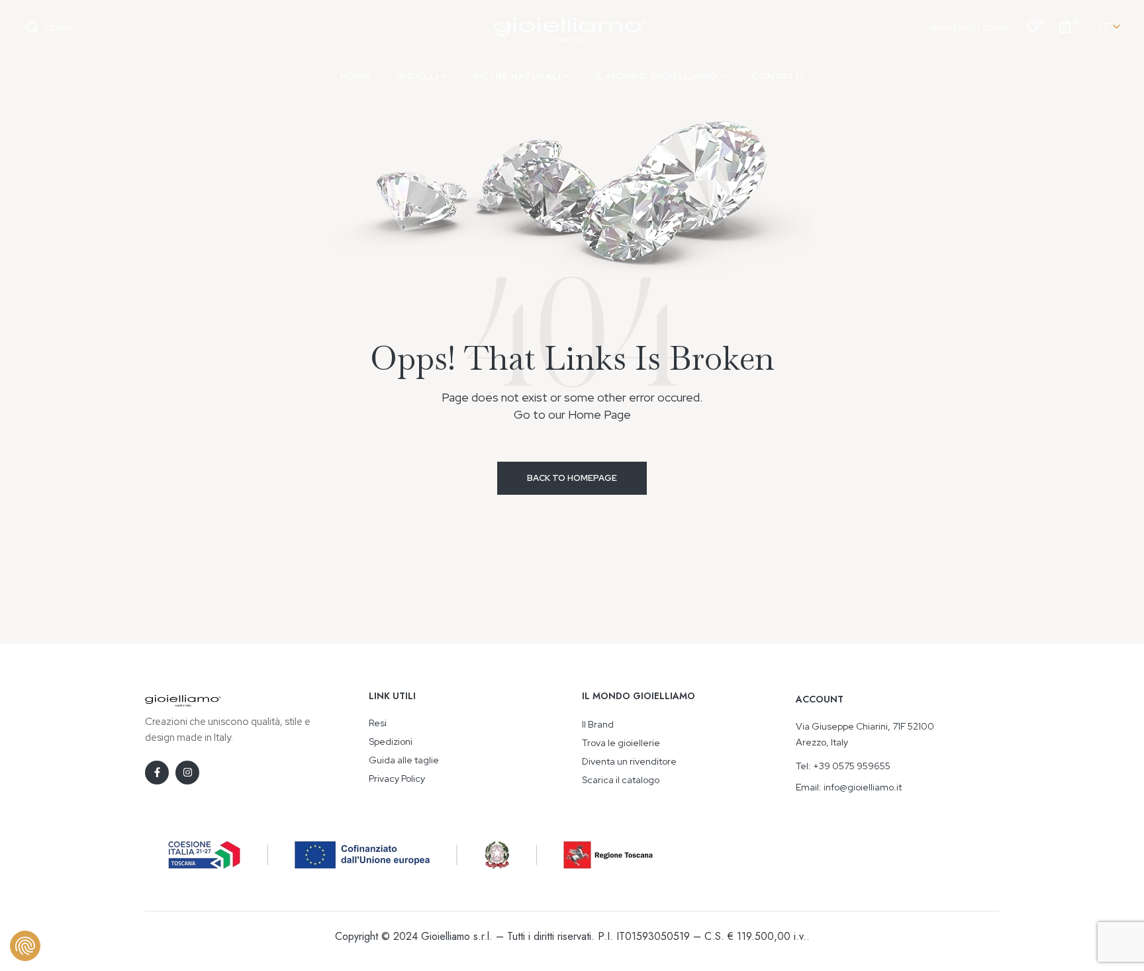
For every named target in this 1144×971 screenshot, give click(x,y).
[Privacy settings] (25, 946)
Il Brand (598, 724)
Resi (378, 723)
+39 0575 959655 (851, 766)
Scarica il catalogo (620, 780)
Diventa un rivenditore (629, 761)
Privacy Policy (397, 778)
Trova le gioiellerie (621, 743)
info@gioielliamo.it (863, 787)
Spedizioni (390, 741)
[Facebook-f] (157, 772)
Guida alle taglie (404, 760)
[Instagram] (187, 772)
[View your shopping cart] (1064, 26)
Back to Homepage (572, 478)
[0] (1033, 26)
